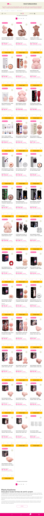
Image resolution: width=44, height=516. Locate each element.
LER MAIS (22, 506)
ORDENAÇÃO (31, 13)
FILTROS (5, 13)
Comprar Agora (8, 52)
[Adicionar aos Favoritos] (12, 24)
